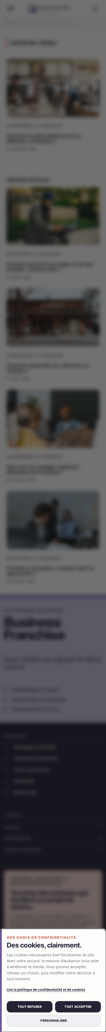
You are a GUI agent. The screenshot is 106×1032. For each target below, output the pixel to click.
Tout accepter (77, 1007)
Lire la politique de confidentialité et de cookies (46, 989)
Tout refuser (29, 1007)
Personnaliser (53, 1020)
